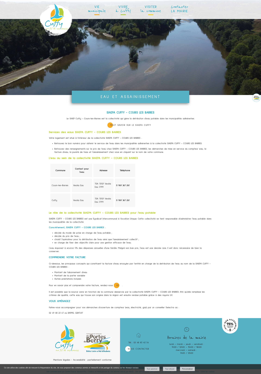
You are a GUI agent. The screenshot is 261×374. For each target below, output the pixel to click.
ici (117, 285)
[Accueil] (56, 9)
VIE (97, 9)
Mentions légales (61, 360)
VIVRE (123, 9)
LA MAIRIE (179, 8)
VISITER (151, 9)
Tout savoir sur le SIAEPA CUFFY (130, 125)
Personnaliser (187, 369)
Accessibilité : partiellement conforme (92, 360)
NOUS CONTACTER (138, 349)
